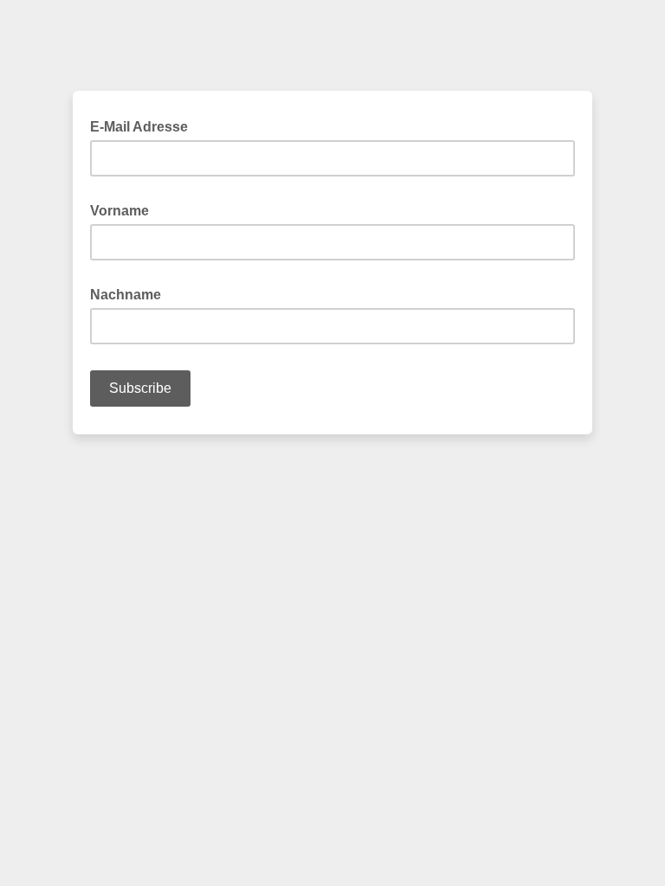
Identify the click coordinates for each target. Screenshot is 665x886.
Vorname (124, 209)
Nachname (130, 293)
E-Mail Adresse (144, 125)
